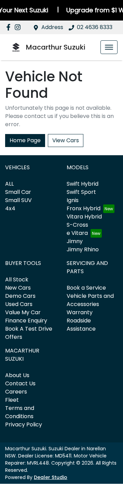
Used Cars (18, 304)
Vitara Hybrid (84, 217)
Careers (16, 392)
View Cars (65, 140)
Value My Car (23, 312)
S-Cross (77, 225)
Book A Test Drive (28, 329)
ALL (9, 184)
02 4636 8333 (94, 27)
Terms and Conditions (19, 412)
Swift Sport (81, 192)
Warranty (80, 312)
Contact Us (20, 383)
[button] (109, 47)
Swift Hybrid (82, 184)
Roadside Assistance (81, 325)
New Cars (18, 288)
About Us (17, 375)
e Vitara (77, 233)
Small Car (18, 192)
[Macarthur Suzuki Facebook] (9, 27)
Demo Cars (20, 296)
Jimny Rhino (83, 249)
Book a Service (86, 288)
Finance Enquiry (26, 320)
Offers (13, 337)
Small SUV (18, 200)
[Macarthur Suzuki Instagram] (19, 27)
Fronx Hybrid (83, 208)
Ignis (73, 200)
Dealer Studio (50, 477)
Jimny (75, 241)
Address (52, 27)
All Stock (16, 279)
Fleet (12, 400)
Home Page (25, 140)
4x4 (10, 208)
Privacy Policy (23, 424)
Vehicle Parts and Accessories (90, 300)
